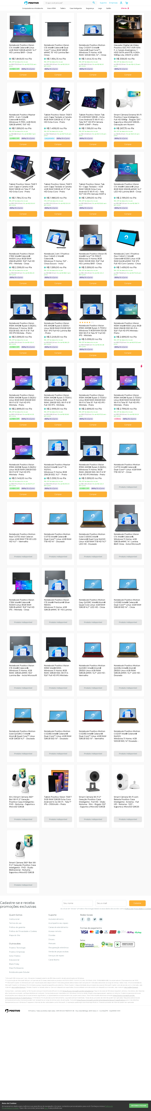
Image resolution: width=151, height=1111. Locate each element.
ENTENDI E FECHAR (138, 1106)
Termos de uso (15, 923)
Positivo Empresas (17, 952)
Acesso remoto (54, 931)
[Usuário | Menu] (121, 3)
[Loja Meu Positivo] (31, 2)
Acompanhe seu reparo (58, 923)
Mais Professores (16, 968)
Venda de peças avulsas (58, 952)
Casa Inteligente (76, 8)
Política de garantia (17, 927)
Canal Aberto (53, 960)
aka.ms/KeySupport (18, 987)
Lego (100, 8)
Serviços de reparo (56, 956)
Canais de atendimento (58, 927)
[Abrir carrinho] (127, 3)
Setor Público (14, 956)
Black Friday (14, 964)
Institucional (14, 919)
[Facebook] (82, 919)
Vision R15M (51, 8)
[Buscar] (93, 3)
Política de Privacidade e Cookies (138, 909)
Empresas (113, 3)
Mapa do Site (14, 935)
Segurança (90, 8)
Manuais (51, 943)
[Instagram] (88, 919)
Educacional (14, 960)
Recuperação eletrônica (58, 948)
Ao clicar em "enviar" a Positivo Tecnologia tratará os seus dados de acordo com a (106, 909)
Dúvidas (51, 935)
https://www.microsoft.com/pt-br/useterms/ (78, 991)
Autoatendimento (56, 919)
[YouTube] (101, 919)
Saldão (108, 8)
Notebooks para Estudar (19, 972)
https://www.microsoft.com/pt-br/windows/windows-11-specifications (101, 1000)
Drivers (51, 939)
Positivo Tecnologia (17, 948)
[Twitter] (95, 919)
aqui (46, 1108)
